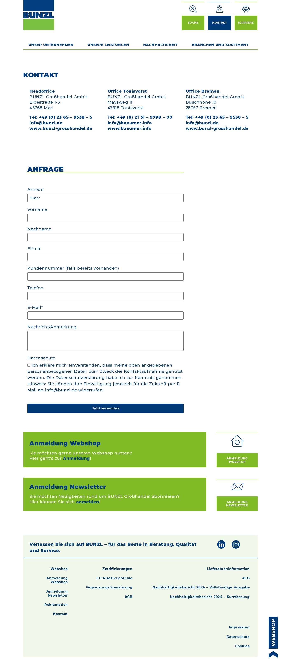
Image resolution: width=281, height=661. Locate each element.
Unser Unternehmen (51, 45)
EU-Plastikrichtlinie (114, 578)
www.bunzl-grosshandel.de (60, 128)
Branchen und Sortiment (220, 45)
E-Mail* (35, 307)
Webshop (59, 569)
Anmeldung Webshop (237, 460)
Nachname (39, 229)
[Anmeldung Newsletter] (237, 486)
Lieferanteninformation (228, 569)
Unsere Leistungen (108, 45)
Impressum (239, 627)
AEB (246, 578)
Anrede (35, 189)
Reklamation (56, 605)
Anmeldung (76, 458)
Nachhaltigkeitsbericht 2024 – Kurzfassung (210, 597)
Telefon (35, 288)
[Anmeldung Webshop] (237, 441)
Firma (33, 249)
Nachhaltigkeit (160, 45)
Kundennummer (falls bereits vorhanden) (73, 268)
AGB (128, 597)
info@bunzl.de (46, 122)
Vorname (37, 209)
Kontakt (60, 614)
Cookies (242, 646)
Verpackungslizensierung (109, 587)
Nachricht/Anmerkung (52, 327)
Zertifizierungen (117, 569)
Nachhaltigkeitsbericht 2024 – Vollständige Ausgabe (201, 587)
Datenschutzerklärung (80, 377)
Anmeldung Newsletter (237, 503)
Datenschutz (41, 358)
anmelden (87, 501)
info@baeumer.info (130, 122)
